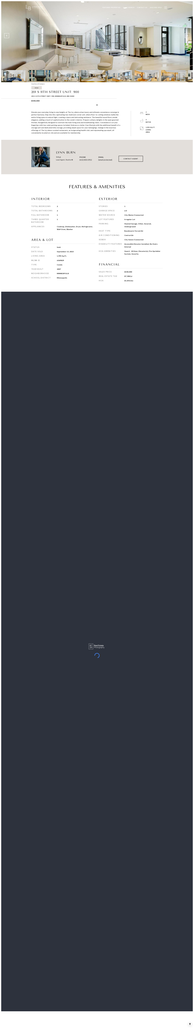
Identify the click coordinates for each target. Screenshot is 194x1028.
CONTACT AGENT (130, 159)
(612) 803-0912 (86, 160)
